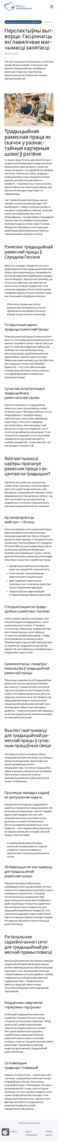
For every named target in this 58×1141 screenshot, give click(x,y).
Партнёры (11, 1131)
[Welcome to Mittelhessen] (18, 6)
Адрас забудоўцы (31, 1133)
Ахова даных (49, 1133)
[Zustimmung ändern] (5, 1132)
